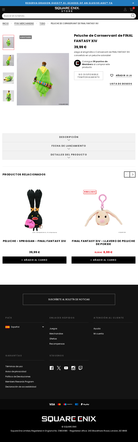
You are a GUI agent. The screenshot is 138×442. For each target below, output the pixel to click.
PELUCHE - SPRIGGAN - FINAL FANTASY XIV (34, 241)
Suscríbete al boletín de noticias (69, 299)
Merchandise (56, 333)
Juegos (53, 328)
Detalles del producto (69, 154)
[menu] (3, 9)
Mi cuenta (99, 333)
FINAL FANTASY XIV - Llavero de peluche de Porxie (103, 242)
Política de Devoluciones (17, 376)
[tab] (68, 137)
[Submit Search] (133, 16)
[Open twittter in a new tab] (59, 368)
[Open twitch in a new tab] (80, 368)
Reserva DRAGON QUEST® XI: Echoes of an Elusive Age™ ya (69, 3)
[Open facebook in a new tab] (51, 368)
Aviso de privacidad (15, 371)
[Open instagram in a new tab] (73, 368)
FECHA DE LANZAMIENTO (68, 146)
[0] (131, 9)
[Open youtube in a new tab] (66, 368)
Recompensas (57, 343)
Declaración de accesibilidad (20, 386)
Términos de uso (14, 366)
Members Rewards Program (19, 381)
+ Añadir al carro (34, 260)
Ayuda (97, 328)
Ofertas (53, 338)
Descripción (69, 137)
